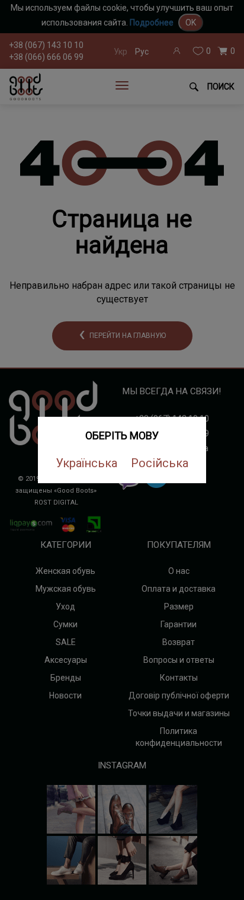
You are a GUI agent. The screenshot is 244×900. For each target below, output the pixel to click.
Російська (159, 463)
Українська (86, 463)
